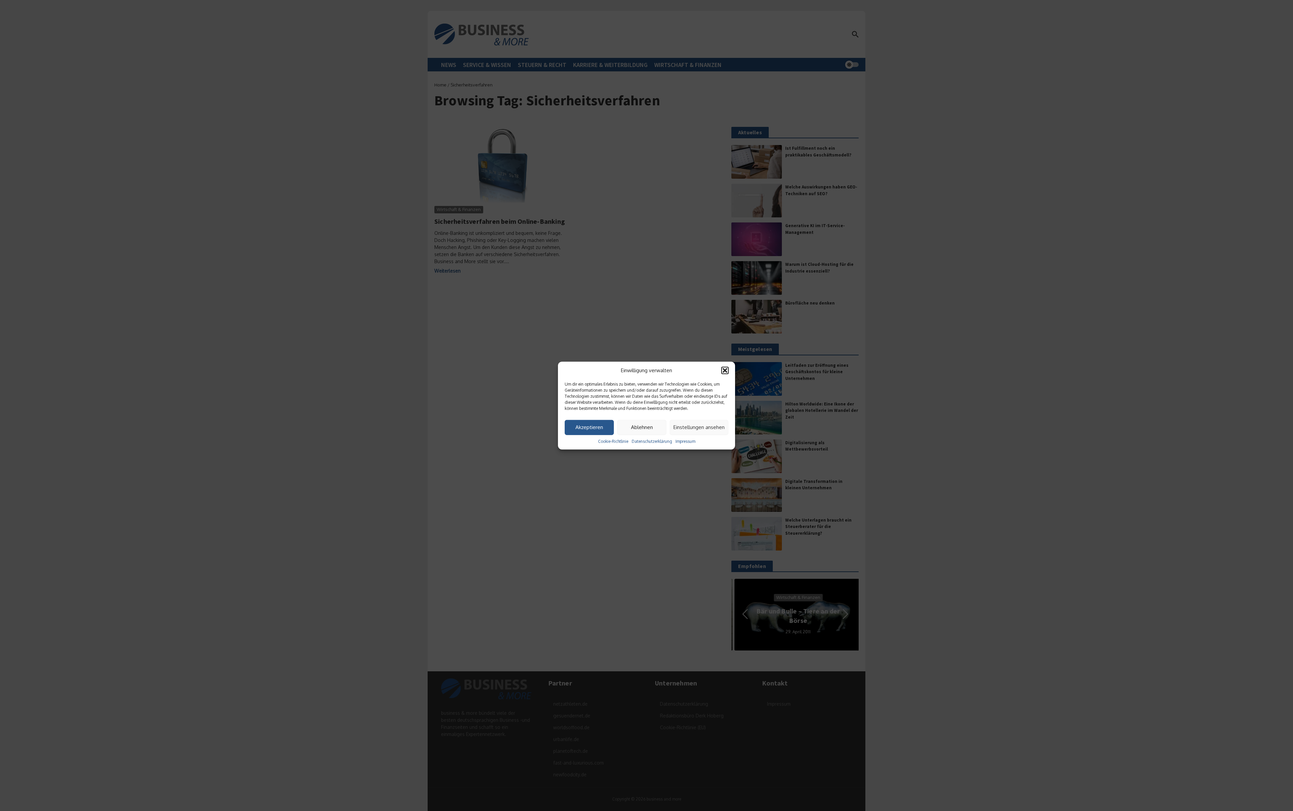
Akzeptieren (589, 427)
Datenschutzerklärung (652, 441)
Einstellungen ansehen (699, 427)
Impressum (685, 441)
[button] (725, 370)
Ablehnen (642, 427)
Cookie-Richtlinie (613, 441)
